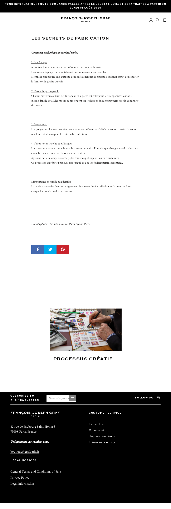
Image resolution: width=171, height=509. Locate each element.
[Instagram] (160, 397)
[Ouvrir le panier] (164, 20)
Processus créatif (83, 359)
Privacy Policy (19, 477)
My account (96, 430)
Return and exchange (102, 442)
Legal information (22, 484)
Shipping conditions (102, 436)
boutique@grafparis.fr (24, 451)
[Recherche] (158, 20)
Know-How (96, 424)
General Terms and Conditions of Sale (35, 471)
